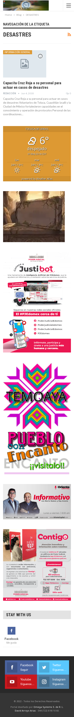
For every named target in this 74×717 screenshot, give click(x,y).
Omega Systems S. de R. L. (49, 706)
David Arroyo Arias (25, 710)
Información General (18, 52)
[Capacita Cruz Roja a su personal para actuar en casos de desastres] (24, 64)
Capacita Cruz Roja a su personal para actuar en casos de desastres (32, 85)
